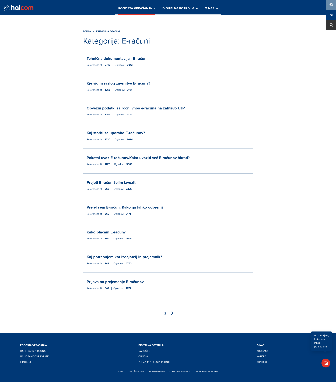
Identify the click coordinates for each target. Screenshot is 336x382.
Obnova (143, 356)
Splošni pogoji (137, 371)
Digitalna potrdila (178, 8)
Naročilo (144, 351)
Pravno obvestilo (158, 371)
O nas (209, 8)
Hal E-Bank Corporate (34, 356)
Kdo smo (262, 351)
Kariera (261, 356)
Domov (87, 31)
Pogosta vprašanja (135, 8)
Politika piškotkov (181, 371)
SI (331, 15)
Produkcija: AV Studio (207, 371)
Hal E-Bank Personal (33, 351)
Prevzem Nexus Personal (154, 362)
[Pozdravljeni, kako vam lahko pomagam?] (324, 361)
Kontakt (262, 362)
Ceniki (121, 371)
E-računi (25, 362)
